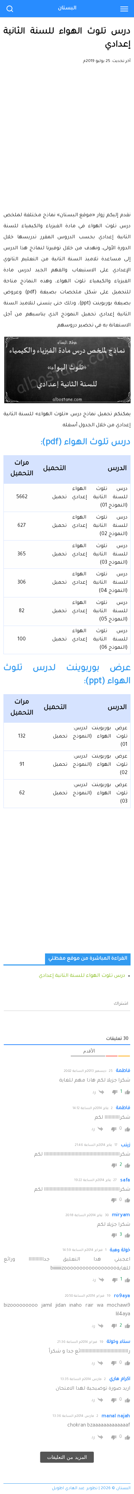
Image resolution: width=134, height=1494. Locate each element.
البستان (67, 8)
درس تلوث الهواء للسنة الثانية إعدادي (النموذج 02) (99, 526)
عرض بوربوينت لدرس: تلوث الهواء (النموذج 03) (100, 794)
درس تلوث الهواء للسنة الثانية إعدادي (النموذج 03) (99, 555)
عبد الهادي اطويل (68, 1488)
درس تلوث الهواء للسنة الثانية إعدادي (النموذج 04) (99, 583)
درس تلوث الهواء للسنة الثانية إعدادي (82, 976)
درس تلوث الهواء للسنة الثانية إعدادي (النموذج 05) (99, 611)
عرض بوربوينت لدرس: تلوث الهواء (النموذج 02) (100, 765)
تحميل (59, 497)
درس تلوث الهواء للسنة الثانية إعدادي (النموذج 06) (99, 640)
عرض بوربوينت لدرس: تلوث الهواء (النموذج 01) (100, 737)
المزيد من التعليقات (67, 1457)
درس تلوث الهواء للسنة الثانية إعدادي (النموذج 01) (99, 498)
